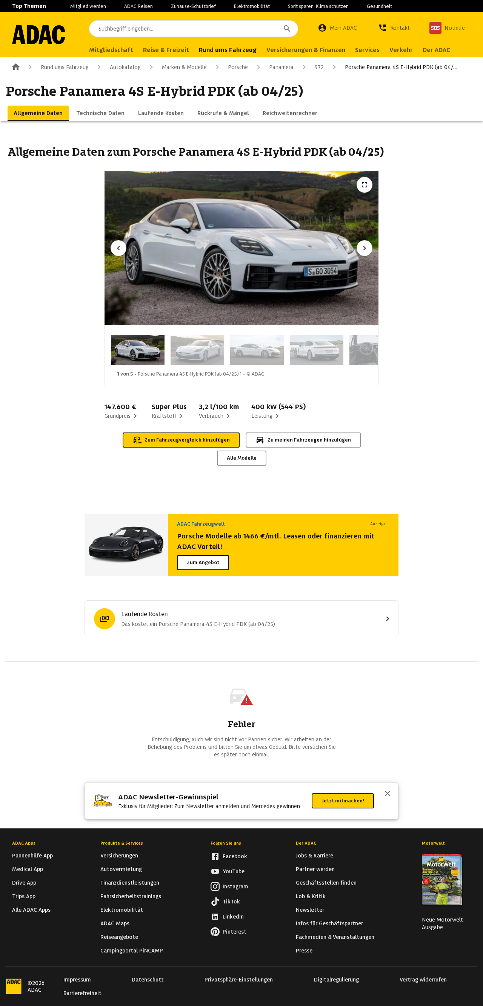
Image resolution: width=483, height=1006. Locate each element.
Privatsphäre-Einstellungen (239, 979)
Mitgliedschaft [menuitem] (111, 50)
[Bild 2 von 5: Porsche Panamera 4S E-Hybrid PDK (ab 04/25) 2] (197, 350)
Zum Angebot (203, 562)
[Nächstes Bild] (364, 248)
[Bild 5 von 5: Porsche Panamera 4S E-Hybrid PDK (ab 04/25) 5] (376, 350)
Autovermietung (121, 869)
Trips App (23, 896)
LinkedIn (233, 916)
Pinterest (234, 931)
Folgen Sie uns (226, 843)
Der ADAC (306, 843)
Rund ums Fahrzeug (65, 67)
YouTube (234, 871)
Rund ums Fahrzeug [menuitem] (228, 50)
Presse (304, 950)
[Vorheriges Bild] (118, 248)
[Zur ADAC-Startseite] (38, 34)
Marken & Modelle (184, 67)
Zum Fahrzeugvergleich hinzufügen (187, 440)
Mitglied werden (88, 6)
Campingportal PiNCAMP (131, 950)
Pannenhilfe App (32, 855)
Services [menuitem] (367, 50)
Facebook (235, 856)
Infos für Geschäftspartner (329, 923)
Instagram (235, 886)
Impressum (77, 979)
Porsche (238, 67)
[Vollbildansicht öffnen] (364, 185)
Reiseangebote (119, 937)
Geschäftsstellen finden (326, 882)
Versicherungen (119, 855)
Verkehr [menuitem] (401, 50)
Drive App (24, 882)
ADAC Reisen (138, 6)
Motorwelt (433, 843)
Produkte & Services (121, 843)
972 (319, 67)
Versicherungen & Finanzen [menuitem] (305, 50)
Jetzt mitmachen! (342, 800)
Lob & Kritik (311, 896)
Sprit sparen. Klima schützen (318, 6)
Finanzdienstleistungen (129, 882)
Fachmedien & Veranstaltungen (335, 937)
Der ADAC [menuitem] (436, 50)
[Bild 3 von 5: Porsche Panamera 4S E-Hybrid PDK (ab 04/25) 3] (257, 350)
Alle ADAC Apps (31, 909)
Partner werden (315, 869)
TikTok (231, 901)
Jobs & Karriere (314, 855)
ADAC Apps (23, 843)
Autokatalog (125, 67)
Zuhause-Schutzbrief (193, 6)
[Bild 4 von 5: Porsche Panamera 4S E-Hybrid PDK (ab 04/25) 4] (316, 350)
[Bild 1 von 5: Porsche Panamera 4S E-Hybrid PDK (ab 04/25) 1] (138, 350)
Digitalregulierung (336, 979)
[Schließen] (387, 794)
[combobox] (193, 28)
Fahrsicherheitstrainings (130, 896)
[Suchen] (287, 29)
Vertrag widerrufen (423, 979)
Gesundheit (379, 6)
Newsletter (310, 909)
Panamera (281, 67)
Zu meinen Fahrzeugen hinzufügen (309, 440)
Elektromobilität (252, 6)
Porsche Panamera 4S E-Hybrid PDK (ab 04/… (401, 67)
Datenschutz (148, 979)
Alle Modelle (242, 458)
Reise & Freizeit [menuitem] (166, 50)
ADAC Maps (114, 923)
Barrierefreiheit (82, 993)
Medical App (27, 869)
